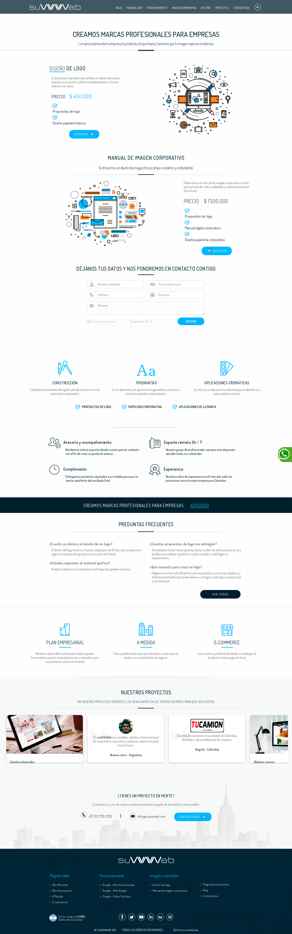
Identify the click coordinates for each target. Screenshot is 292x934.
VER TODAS (220, 594)
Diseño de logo (161, 885)
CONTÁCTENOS (241, 8)
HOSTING (206, 8)
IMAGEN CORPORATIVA (184, 8)
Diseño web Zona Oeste (70, 919)
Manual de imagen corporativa (170, 890)
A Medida (57, 896)
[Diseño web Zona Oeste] (53, 921)
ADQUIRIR (81, 134)
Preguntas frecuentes (216, 884)
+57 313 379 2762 (100, 816)
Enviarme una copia (103, 321)
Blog (205, 890)
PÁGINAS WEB (134, 8)
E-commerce (60, 902)
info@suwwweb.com (151, 816)
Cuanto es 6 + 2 (141, 321)
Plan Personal (60, 885)
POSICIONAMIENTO (157, 8)
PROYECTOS (222, 8)
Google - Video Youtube (116, 896)
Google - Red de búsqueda (118, 885)
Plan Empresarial (61, 890)
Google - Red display (114, 890)
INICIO (119, 8)
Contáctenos (210, 896)
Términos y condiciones (185, 930)
